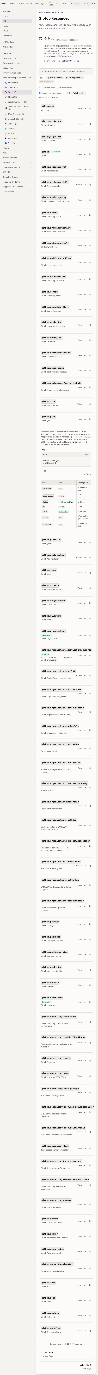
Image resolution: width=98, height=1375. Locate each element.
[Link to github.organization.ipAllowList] (42, 767)
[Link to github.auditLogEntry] (69, 197)
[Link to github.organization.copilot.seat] (42, 694)
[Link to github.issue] (59, 570)
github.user (63, 511)
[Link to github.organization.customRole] (42, 730)
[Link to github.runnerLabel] (66, 1249)
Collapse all (54, 97)
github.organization (74, 78)
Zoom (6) (11, 143)
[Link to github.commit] (60, 292)
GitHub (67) (12, 92)
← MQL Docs (8, 42)
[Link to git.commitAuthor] (64, 121)
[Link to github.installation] (68, 555)
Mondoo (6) (13, 124)
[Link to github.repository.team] (71, 1146)
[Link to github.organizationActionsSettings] (42, 905)
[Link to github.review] (60, 1219)
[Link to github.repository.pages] (73, 1058)
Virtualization (8, 68)
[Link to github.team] (58, 1283)
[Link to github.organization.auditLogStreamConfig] (52, 654)
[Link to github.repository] (54, 1002)
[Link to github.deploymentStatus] (73, 353)
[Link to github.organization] (54, 635)
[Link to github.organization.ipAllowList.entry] (42, 788)
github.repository (55, 78)
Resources (60, 3)
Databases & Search (11, 167)
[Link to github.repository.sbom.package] (42, 1093)
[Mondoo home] (4, 3)
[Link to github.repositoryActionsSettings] (42, 1165)
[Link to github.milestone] (64, 616)
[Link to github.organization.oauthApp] (42, 824)
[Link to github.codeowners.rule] (71, 243)
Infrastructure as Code (12, 73)
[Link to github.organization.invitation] (42, 748)
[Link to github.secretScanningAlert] (42, 1268)
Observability (8, 191)
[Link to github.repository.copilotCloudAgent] (42, 1041)
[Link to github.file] (58, 402)
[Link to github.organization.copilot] (42, 675)
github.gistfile (66, 502)
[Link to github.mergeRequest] (68, 601)
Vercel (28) (12, 138)
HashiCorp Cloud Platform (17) (18, 108)
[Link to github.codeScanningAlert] (42, 262)
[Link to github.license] (61, 585)
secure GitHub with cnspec (67, 61)
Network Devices (10, 158)
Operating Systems (11, 177)
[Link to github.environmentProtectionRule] (42, 387)
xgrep (43, 3)
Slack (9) (11, 133)
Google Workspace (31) (17, 102)
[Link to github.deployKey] (64, 322)
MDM (5, 153)
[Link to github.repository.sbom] (71, 1073)
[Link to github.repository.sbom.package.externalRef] (42, 1111)
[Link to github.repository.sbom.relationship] (42, 1132)
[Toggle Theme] (93, 3)
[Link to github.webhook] (61, 1313)
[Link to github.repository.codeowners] (42, 1021)
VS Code (51, 3)
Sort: (68, 93)
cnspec (29, 3)
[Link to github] (63, 152)
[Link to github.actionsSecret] (69, 167)
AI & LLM (6, 172)
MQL (37, 3)
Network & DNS (9, 162)
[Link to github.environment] (66, 368)
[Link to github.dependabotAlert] (71, 307)
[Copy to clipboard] (90, 108)
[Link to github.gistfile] (63, 540)
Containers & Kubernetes (13, 63)
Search (81, 3)
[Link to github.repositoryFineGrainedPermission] (42, 1184)
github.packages (46, 82)
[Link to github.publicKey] (64, 967)
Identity (6, 148)
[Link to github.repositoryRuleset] (42, 1205)
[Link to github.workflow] (63, 1328)
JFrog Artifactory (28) (16, 114)
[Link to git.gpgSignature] (64, 137)
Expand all (43, 97)
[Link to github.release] (61, 983)
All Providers (8, 47)
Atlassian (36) (13, 82)
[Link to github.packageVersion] (70, 952)
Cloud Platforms (9, 58)
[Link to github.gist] (58, 417)
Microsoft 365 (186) (15, 119)
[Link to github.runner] (60, 1234)
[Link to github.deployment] (65, 338)
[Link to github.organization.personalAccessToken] (42, 845)
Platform (20, 3)
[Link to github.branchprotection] (73, 228)
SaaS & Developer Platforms (14, 78)
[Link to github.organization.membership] (42, 806)
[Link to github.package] (61, 922)
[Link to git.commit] (57, 106)
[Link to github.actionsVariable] (71, 182)
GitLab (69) (12, 97)
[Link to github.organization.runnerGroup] (42, 866)
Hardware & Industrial (11, 182)
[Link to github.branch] (60, 213)
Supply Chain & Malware (13, 187)
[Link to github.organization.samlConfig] (42, 884)
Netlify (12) (12, 129)
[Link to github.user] (58, 1298)
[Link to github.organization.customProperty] (42, 712)
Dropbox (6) (13, 87)
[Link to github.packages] (63, 937)
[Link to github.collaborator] (68, 277)
